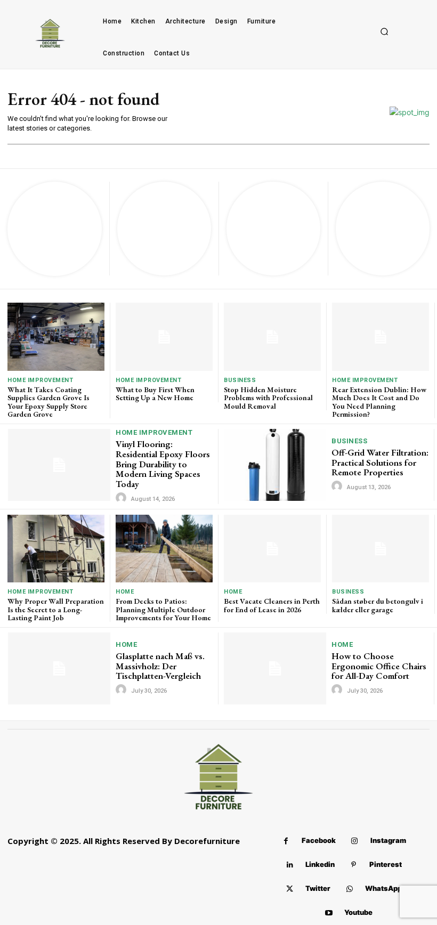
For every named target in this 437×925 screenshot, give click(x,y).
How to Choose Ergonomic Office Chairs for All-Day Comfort (378, 665)
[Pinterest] (353, 865)
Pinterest (385, 864)
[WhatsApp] (349, 889)
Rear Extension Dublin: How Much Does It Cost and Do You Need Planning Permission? (379, 402)
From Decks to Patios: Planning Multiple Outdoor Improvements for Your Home (163, 609)
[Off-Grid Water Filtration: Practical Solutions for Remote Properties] (275, 464)
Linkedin (320, 864)
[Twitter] (289, 889)
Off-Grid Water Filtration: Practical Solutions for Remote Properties (379, 462)
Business (240, 380)
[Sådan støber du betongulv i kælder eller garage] (380, 548)
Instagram (388, 840)
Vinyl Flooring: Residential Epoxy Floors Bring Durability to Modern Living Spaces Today (163, 464)
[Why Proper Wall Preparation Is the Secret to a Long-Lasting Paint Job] (55, 548)
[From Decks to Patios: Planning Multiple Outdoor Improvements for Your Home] (164, 548)
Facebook (319, 840)
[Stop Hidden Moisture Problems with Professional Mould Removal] (272, 336)
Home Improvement (40, 380)
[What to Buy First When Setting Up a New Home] (164, 336)
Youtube (358, 912)
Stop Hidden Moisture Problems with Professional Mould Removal (268, 398)
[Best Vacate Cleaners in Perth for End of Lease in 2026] (272, 548)
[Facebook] (286, 841)
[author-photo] (123, 498)
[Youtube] (328, 913)
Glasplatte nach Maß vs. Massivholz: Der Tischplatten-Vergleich (160, 665)
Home (125, 592)
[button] (384, 32)
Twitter (317, 888)
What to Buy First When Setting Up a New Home (155, 393)
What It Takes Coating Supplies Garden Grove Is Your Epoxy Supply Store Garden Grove (48, 402)
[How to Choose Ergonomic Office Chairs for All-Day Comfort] (275, 668)
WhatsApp (383, 888)
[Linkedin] (289, 865)
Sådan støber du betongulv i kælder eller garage (377, 605)
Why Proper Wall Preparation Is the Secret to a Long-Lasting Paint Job (55, 609)
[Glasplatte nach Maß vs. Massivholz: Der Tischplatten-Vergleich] (59, 668)
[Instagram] (354, 841)
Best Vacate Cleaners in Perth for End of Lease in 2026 (272, 605)
